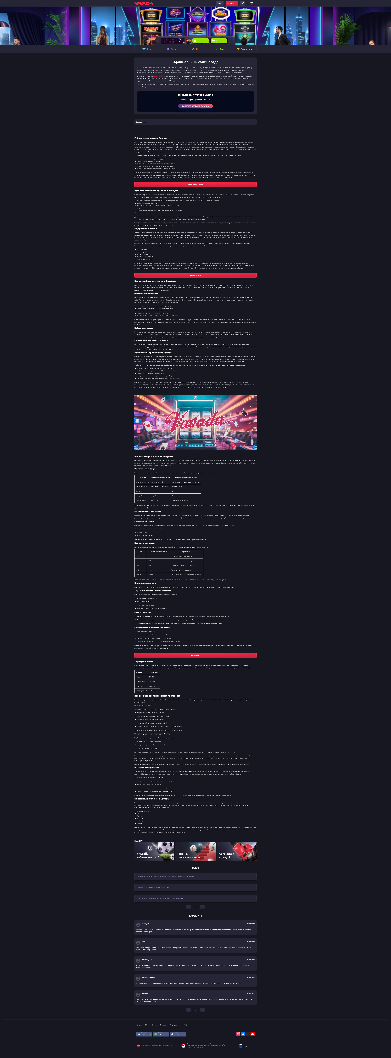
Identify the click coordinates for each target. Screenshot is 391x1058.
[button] (388, 26)
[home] (143, 3)
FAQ (185, 1025)
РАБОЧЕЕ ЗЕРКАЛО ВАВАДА (195, 106)
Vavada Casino (158, 76)
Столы (154, 1025)
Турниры (163, 1025)
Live (146, 1025)
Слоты (139, 1025)
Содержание (175, 1025)
